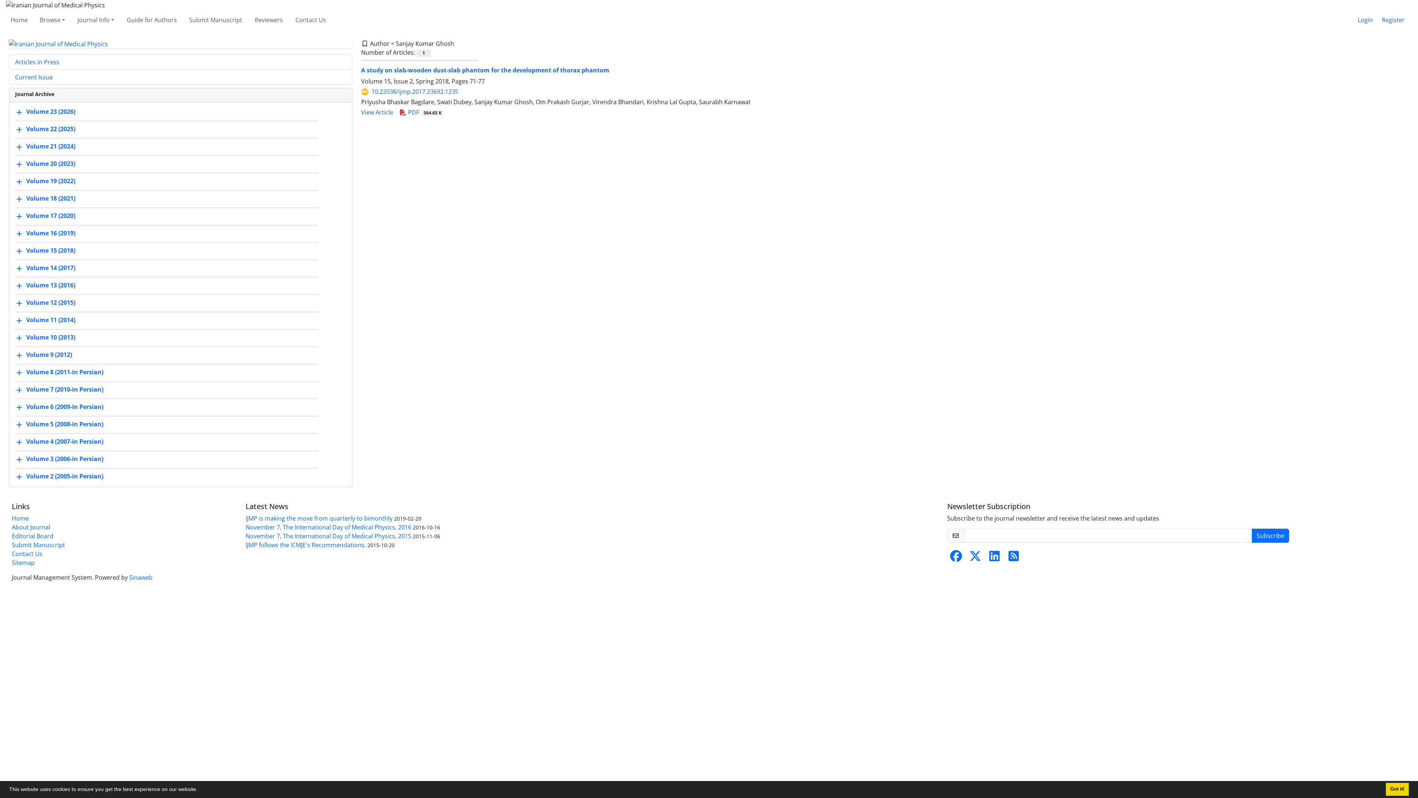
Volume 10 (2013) (50, 338)
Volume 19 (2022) (50, 181)
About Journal (31, 527)
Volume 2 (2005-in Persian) (64, 477)
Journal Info (94, 20)
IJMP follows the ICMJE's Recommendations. (306, 545)
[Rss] (1014, 558)
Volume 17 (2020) (50, 216)
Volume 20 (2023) (50, 164)
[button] (200, 790)
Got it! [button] (1397, 789)
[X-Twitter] (975, 558)
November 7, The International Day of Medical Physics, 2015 (328, 536)
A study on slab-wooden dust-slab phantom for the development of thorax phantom (485, 70)
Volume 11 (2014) (50, 320)
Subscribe (1270, 536)
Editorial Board (33, 536)
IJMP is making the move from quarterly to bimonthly (319, 518)
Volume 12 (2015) (50, 303)
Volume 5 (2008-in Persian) (64, 424)
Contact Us (310, 20)
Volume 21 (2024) (50, 147)
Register (1393, 20)
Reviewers (269, 20)
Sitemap (23, 563)
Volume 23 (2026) (50, 112)
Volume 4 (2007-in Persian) (64, 442)
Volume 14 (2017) (50, 268)
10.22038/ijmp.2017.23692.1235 (414, 92)
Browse (50, 20)
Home (19, 20)
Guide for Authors (152, 20)
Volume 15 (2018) (50, 251)
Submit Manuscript (215, 20)
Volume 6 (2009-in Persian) (64, 407)
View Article (377, 112)
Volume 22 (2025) (50, 129)
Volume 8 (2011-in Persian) (64, 372)
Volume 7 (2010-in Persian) (64, 390)
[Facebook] (956, 558)
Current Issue (34, 77)
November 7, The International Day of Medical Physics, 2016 (328, 527)
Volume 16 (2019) (50, 233)
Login (1365, 20)
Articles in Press (37, 62)
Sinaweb (141, 577)
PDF (424, 112)
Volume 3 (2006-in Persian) (64, 459)
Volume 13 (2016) (50, 286)
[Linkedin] (994, 558)
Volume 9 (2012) (49, 355)
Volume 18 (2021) (50, 199)
